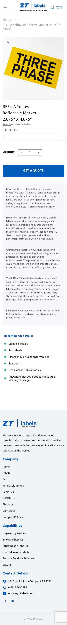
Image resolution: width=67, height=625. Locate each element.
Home (7, 20)
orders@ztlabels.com (21, 593)
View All (7, 565)
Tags (5, 479)
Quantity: (9, 152)
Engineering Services (14, 533)
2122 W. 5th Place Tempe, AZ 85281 (30, 581)
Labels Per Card (11, 130)
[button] (5, 7)
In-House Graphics (13, 540)
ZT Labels (38, 619)
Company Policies (13, 517)
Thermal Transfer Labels (16, 552)
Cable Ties (8, 492)
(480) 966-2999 (17, 587)
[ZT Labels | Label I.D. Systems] (33, 7)
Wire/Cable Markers (13, 486)
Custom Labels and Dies (16, 546)
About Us (8, 504)
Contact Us (9, 511)
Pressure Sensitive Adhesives (19, 558)
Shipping (7, 124)
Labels (6, 473)
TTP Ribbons (10, 498)
